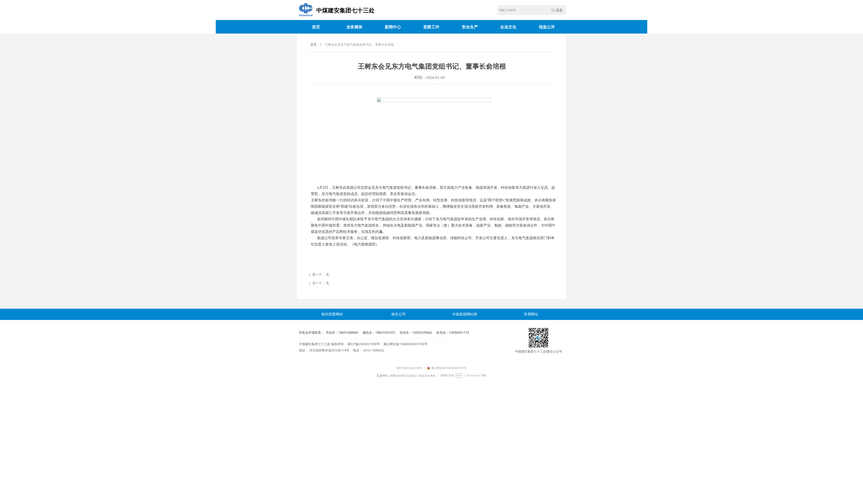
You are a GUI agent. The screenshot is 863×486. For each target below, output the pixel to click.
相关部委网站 (332, 314)
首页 (313, 44)
